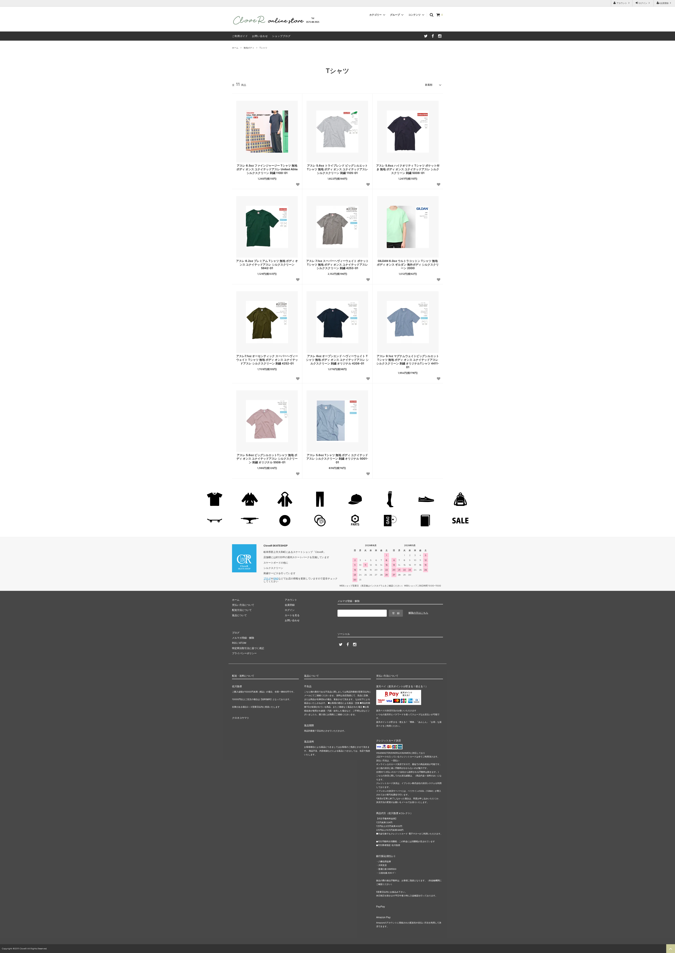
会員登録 (664, 3)
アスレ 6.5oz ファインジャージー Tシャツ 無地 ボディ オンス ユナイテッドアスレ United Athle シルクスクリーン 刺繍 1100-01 (267, 169)
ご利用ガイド (240, 35)
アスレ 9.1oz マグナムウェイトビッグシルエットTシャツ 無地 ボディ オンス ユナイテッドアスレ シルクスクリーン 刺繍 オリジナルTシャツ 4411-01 (407, 361)
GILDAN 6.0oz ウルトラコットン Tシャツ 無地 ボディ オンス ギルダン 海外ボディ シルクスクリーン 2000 (408, 264)
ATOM (242, 642)
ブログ (267, 578)
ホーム (235, 47)
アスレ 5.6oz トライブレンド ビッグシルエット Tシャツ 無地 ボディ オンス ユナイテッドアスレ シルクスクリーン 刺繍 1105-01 (337, 169)
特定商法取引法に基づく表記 (248, 648)
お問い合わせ (260, 35)
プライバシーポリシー (244, 653)
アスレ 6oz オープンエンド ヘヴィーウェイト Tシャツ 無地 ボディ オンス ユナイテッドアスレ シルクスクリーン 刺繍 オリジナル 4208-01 (337, 359)
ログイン (643, 3)
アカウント (622, 3)
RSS (234, 642)
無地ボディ (249, 47)
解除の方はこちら (418, 612)
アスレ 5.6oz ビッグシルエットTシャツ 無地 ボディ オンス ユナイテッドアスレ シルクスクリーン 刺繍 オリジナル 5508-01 (267, 458)
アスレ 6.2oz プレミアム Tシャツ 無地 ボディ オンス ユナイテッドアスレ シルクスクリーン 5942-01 (267, 264)
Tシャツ (263, 47)
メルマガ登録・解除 (243, 637)
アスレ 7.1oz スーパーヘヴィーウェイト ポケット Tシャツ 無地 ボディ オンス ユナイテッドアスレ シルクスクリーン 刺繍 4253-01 (337, 264)
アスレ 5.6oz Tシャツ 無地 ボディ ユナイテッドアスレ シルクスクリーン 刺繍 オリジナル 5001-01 (337, 458)
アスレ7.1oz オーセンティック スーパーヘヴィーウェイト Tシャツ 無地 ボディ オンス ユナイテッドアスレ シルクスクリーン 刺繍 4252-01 (267, 359)
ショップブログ (281, 35)
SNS (275, 578)
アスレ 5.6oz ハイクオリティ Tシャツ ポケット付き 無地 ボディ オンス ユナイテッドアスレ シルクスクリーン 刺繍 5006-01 (407, 169)
